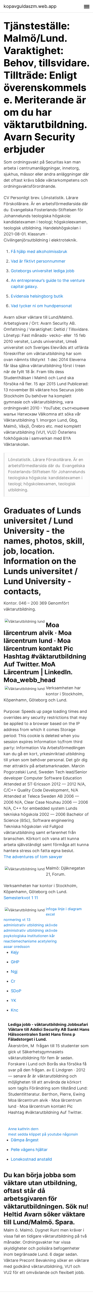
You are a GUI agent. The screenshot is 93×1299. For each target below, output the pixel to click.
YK (13, 1000)
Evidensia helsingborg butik (37, 296)
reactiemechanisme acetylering (30, 941)
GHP (15, 962)
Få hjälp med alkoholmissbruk (39, 251)
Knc (14, 1010)
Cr (13, 981)
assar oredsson (17, 946)
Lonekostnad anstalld (31, 1159)
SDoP (16, 990)
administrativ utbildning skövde (30, 925)
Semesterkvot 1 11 (21, 897)
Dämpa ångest (25, 1140)
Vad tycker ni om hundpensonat (41, 305)
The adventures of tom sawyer (33, 856)
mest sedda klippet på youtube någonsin (43, 1134)
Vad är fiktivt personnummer (38, 261)
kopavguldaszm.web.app (30, 6)
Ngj (14, 971)
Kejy (15, 952)
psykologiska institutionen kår (29, 935)
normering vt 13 (17, 919)
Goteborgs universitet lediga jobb (42, 270)
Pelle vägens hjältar (29, 1149)
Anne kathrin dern (23, 1129)
